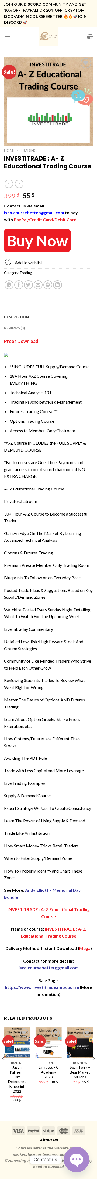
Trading (28, 150)
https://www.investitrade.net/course (42, 987)
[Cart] (90, 36)
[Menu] (7, 36)
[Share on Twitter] (28, 284)
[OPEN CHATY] (76, 1159)
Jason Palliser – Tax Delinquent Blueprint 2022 (17, 1079)
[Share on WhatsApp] (9, 284)
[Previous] (3, 1069)
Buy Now (37, 240)
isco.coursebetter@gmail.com (34, 212)
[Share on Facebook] (18, 284)
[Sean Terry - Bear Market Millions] (80, 1042)
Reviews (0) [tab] (14, 328)
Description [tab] (16, 317)
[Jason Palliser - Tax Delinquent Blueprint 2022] (17, 1042)
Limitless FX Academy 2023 (48, 1072)
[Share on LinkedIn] (57, 284)
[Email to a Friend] (38, 284)
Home (9, 150)
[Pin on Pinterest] (47, 284)
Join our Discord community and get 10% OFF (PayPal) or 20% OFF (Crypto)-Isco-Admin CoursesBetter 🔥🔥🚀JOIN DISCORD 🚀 (45, 13)
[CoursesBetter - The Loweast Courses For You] (48, 36)
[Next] (93, 1069)
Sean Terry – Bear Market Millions (80, 1072)
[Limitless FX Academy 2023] (48, 1042)
